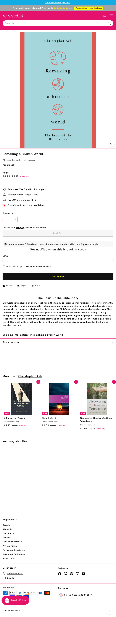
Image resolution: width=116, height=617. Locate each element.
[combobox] (58, 23)
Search (6, 525)
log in (95, 244)
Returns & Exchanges (14, 554)
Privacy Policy (10, 546)
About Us (7, 529)
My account (9, 558)
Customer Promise (12, 541)
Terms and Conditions (14, 550)
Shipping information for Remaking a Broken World (33, 334)
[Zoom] (111, 144)
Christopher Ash (12, 160)
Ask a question (11, 342)
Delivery (7, 537)
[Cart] (104, 15)
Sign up (85, 244)
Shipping (20, 227)
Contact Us (8, 533)
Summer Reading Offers (57, 2)
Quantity (8, 213)
